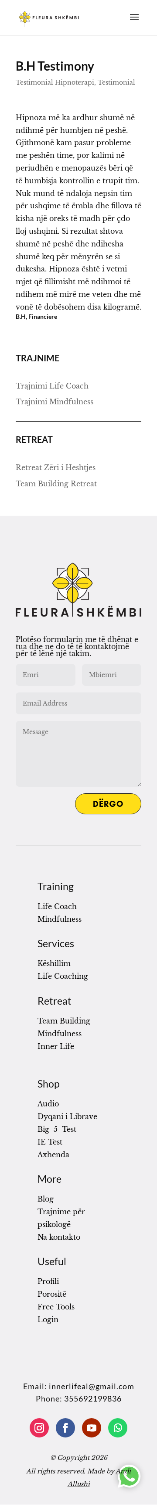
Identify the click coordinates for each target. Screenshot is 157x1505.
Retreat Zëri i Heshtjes (56, 467)
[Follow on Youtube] (91, 1427)
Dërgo (108, 804)
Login (48, 1319)
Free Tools (56, 1306)
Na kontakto (59, 1237)
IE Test (50, 1142)
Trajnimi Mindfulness (54, 401)
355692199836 (93, 1398)
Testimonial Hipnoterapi (55, 82)
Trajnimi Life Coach (52, 386)
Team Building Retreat (56, 483)
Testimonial (116, 82)
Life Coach (57, 906)
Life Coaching (63, 976)
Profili (48, 1281)
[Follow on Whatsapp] (117, 1427)
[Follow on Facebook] (65, 1427)
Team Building (64, 1020)
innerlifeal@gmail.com (91, 1386)
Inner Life (56, 1046)
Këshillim (54, 963)
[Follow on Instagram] (39, 1427)
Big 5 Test (57, 1129)
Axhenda (53, 1154)
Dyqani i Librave (67, 1116)
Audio (48, 1103)
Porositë (52, 1294)
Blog (46, 1199)
